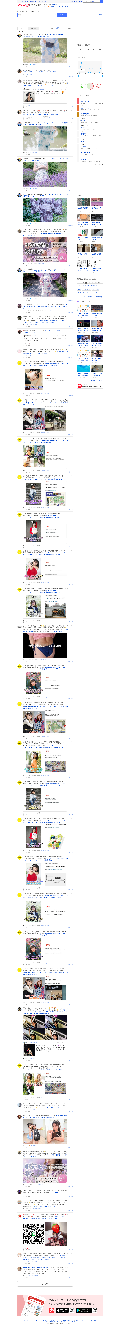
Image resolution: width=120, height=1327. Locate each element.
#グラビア (34, 353)
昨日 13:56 (70, 472)
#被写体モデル (36, 1218)
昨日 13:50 (70, 661)
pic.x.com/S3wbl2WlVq (53, 785)
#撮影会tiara (41, 1011)
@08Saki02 (58, 269)
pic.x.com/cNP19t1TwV (42, 36)
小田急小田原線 (82, 292)
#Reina (61, 1115)
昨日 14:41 (70, 326)
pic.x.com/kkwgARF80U (53, 554)
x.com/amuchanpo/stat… (30, 332)
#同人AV (55, 70)
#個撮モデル (27, 353)
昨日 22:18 (70, 225)
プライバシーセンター (54, 1320)
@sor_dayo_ (51, 194)
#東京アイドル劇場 (30, 1117)
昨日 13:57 (70, 434)
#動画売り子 (42, 322)
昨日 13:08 (70, 1004)
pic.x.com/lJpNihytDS (53, 365)
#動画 (30, 1257)
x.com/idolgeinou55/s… (43, 1013)
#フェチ (65, 1216)
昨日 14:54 (70, 312)
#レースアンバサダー (48, 85)
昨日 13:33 (70, 889)
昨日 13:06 (70, 1060)
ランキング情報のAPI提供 (51, 1321)
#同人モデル (61, 70)
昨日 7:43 (70, 1249)
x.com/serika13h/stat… (60, 85)
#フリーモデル (45, 72)
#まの (64, 1010)
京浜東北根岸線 (95, 286)
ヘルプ (80, 1)
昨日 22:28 (70, 190)
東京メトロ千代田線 (92, 292)
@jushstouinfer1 (40, 1248)
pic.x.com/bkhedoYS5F (29, 235)
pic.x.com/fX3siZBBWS (53, 935)
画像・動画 (33, 28)
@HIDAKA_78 (52, 117)
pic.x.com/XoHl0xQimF (57, 1070)
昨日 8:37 (70, 1196)
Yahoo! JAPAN (73, 1)
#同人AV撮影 (49, 233)
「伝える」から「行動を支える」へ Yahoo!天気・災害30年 (33, 1)
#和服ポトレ (32, 36)
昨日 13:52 (70, 622)
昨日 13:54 (70, 547)
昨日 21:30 (70, 300)
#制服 (63, 1011)
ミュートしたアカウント (97, 14)
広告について (70, 1320)
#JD (38, 353)
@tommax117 (30, 74)
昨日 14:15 (70, 357)
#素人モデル (51, 1206)
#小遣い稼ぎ (63, 1257)
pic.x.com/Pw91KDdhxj (53, 592)
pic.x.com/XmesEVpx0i (48, 442)
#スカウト (29, 1267)
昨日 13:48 (70, 777)
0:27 (72, 154)
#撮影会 (52, 114)
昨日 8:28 (70, 1210)
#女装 (46, 330)
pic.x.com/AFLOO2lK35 (53, 822)
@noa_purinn (48, 123)
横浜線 (79, 289)
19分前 (71, 76)
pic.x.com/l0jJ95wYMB (31, 1156)
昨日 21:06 (70, 66)
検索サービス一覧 (80, 1320)
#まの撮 (59, 1011)
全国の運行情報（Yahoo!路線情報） (93, 297)
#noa (53, 123)
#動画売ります (57, 320)
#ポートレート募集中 (59, 306)
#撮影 (34, 1257)
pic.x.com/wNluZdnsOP (48, 1117)
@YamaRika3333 (33, 105)
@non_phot (29, 1194)
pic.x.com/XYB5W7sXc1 (58, 631)
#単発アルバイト (52, 1218)
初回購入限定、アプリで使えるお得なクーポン (62, 6)
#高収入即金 (44, 1218)
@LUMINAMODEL (37, 1208)
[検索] (101, 1)
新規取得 (54, 4)
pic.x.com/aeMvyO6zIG (35, 124)
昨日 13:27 (70, 927)
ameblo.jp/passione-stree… (53, 363)
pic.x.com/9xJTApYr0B (31, 974)
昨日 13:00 (70, 1099)
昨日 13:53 (70, 584)
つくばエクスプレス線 (83, 286)
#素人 (45, 306)
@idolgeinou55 (33, 1042)
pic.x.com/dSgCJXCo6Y (58, 860)
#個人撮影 (27, 72)
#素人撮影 (60, 233)
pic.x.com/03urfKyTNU (57, 747)
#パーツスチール (27, 1218)
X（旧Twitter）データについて (67, 1321)
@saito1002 (34, 64)
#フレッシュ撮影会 (36, 85)
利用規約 (63, 1320)
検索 (63, 15)
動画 (27, 11)
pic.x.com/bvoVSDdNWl (29, 1220)
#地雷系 (47, 1259)
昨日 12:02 (70, 1147)
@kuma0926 (33, 1145)
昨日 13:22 (70, 964)
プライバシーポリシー (42, 1320)
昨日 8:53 (70, 1186)
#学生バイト (44, 1257)
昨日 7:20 (70, 1277)
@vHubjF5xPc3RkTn (33, 1275)
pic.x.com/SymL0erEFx (53, 517)
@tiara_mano (27, 1011)
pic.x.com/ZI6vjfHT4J (31, 708)
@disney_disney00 (52, 34)
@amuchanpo (35, 335)
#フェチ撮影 (37, 72)
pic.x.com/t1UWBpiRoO (31, 404)
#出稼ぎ (34, 1267)
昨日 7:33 (70, 1263)
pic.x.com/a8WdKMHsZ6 (54, 897)
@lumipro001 (40, 263)
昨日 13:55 (70, 509)
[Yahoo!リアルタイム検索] (29, 4)
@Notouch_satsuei (42, 659)
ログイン (45, 6)
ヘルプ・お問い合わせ (92, 1320)
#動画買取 (43, 320)
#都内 (28, 1259)
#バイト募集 (43, 353)
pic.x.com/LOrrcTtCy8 (53, 669)
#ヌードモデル (53, 72)
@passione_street (45, 393)
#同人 (57, 1257)
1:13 (72, 107)
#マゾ (49, 330)
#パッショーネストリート (34, 114)
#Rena (59, 158)
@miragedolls (48, 310)
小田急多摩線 (95, 289)
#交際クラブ (40, 1267)
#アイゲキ (39, 1117)
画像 (23, 11)
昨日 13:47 (70, 814)
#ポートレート (46, 114)
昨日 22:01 (70, 265)
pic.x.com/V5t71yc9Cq (30, 1013)
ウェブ (19, 11)
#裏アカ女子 (49, 320)
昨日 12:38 (70, 1111)
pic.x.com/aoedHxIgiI (33, 160)
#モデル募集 (35, 322)
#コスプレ (56, 1107)
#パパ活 (46, 1267)
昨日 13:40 (70, 852)
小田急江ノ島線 (87, 289)
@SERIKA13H (41, 89)
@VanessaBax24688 (32, 1261)
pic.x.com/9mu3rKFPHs (51, 271)
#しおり (57, 194)
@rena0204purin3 (51, 158)
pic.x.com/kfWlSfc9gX (39, 196)
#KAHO (60, 34)
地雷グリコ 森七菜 (96, 1)
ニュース (40, 11)
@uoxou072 (29, 355)
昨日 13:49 (70, 738)
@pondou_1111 (31, 1109)
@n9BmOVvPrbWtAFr (32, 324)
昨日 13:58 (70, 395)
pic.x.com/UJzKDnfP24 (58, 479)
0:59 (72, 118)
